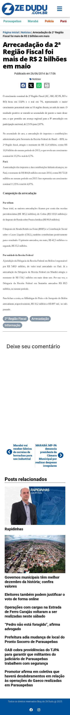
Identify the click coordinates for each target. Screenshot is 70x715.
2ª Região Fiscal (15, 319)
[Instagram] (38, 709)
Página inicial (11, 32)
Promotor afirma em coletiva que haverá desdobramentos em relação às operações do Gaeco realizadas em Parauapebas (34, 678)
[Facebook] (31, 709)
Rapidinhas (14, 529)
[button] (23, 85)
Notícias (26, 32)
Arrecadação (40, 319)
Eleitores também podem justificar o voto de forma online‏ (35, 596)
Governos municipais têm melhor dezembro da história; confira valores (32, 582)
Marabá (33, 21)
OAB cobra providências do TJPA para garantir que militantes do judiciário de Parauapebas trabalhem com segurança (32, 657)
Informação (12, 325)
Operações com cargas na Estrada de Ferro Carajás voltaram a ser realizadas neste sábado (33, 611)
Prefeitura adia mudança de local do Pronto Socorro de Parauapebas (35, 639)
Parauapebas (12, 21)
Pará (63, 21)
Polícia (49, 21)
